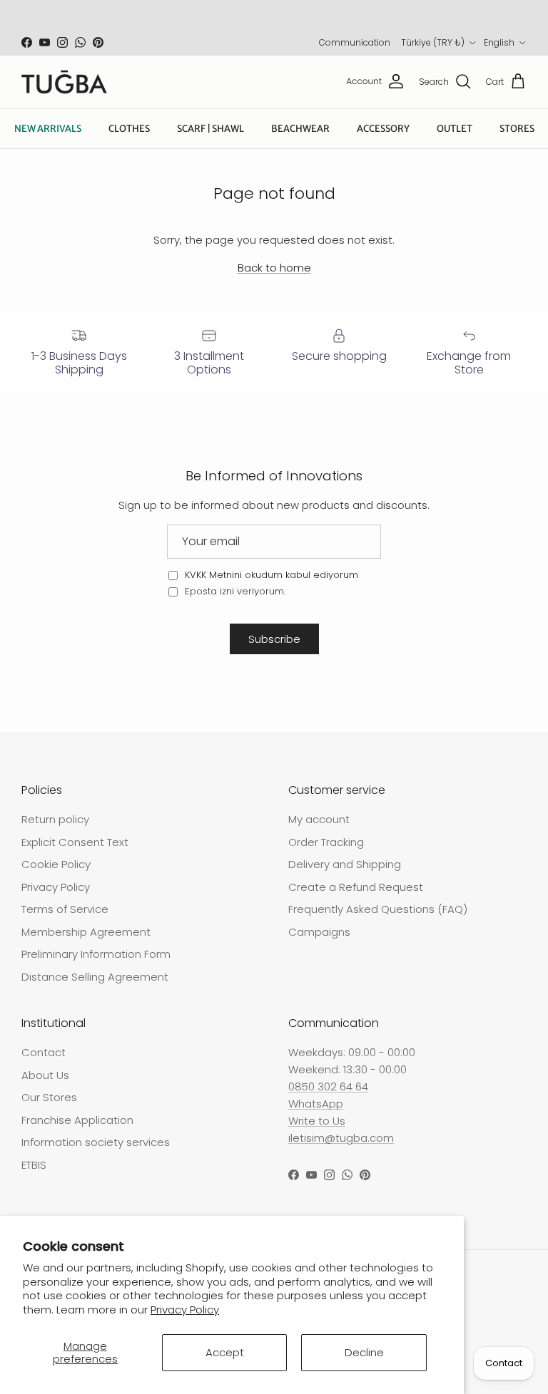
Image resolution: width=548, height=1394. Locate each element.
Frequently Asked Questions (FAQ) (377, 909)
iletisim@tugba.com (341, 1137)
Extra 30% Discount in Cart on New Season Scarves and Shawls (274, 17)
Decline (364, 1352)
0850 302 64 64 (328, 1086)
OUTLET (454, 129)
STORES (516, 129)
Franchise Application (77, 1119)
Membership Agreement (86, 931)
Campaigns (319, 931)
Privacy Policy (185, 1309)
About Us (45, 1075)
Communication (354, 42)
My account (319, 819)
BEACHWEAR (300, 129)
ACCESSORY (383, 129)
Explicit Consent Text (74, 842)
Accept (225, 1352)
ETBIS (33, 1164)
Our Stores (49, 1097)
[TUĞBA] (64, 82)
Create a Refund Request (355, 886)
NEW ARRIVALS (47, 129)
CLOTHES (129, 129)
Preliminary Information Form (96, 953)
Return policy (55, 819)
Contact (43, 1052)
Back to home (274, 267)
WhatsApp (315, 1103)
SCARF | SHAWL (210, 129)
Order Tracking (326, 842)
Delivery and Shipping (344, 864)
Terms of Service (64, 909)
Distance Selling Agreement (94, 976)
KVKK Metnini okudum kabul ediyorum (271, 575)
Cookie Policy (56, 864)
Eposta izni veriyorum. (233, 591)
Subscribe (274, 638)
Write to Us (316, 1120)
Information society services (95, 1142)
